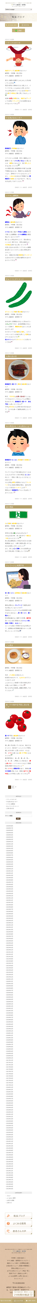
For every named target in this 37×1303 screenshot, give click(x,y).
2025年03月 (9, 864)
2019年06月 (9, 1019)
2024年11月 (9, 873)
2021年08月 (9, 961)
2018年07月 (9, 1044)
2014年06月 (9, 1155)
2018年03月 (9, 1053)
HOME (13, 1258)
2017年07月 (9, 1071)
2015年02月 (9, 1137)
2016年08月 (9, 1096)
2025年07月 (9, 855)
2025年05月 (9, 859)
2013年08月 (9, 1177)
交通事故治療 (24, 1263)
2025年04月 (9, 862)
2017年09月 (9, 1067)
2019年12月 (9, 1006)
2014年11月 (9, 1143)
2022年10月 (9, 929)
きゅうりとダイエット (15, 279)
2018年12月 (9, 1033)
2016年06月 (9, 1101)
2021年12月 (9, 952)
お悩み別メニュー (12, 1265)
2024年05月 (9, 886)
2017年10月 (9, 1064)
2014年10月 (9, 1146)
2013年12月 (9, 1168)
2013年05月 (9, 1184)
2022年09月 (9, 932)
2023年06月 (9, 911)
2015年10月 (9, 1119)
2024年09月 (9, 877)
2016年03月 (9, 1107)
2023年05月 (9, 913)
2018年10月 (9, 1037)
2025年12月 (9, 844)
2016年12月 (9, 1087)
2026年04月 (9, 835)
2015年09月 (9, 1121)
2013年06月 (9, 1182)
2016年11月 (9, 1089)
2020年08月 (9, 988)
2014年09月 (9, 1148)
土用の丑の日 (11, 356)
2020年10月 (9, 983)
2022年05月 (9, 941)
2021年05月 (9, 968)
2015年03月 (9, 1134)
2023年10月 (9, 902)
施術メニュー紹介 (12, 1263)
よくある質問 (12, 1276)
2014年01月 (9, 1166)
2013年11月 (9, 1170)
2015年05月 (9, 1130)
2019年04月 (9, 1024)
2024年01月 (9, 895)
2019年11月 (9, 1008)
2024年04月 (9, 889)
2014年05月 (9, 1157)
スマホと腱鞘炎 (12, 196)
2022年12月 (9, 925)
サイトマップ (18, 1278)
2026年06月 (9, 830)
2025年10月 (9, 848)
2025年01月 (9, 868)
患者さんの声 (22, 1273)
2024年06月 (9, 884)
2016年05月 (9, 1103)
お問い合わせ (22, 1276)
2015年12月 (9, 1114)
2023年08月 (9, 907)
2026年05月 (9, 832)
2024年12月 (9, 871)
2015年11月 (9, 1116)
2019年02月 (9, 1028)
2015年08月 (9, 1123)
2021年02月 (9, 974)
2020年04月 (9, 997)
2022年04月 (9, 943)
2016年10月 (9, 1091)
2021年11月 (9, 954)
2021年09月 (9, 959)
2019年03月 (9, 1026)
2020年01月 (9, 1004)
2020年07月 (9, 990)
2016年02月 (9, 1110)
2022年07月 (9, 936)
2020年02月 (9, 1001)
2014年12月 (9, 1141)
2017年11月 (9, 1062)
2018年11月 (9, 1035)
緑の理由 (9, 507)
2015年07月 (9, 1125)
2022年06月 (9, 938)
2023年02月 (9, 920)
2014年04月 (9, 1159)
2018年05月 (9, 1049)
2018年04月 (9, 1051)
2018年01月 (9, 1058)
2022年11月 (9, 927)
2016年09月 (9, 1094)
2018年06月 (9, 1046)
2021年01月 (9, 977)
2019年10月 (9, 1010)
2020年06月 (9, 992)
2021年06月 (9, 965)
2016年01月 (9, 1112)
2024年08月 (9, 880)
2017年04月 (9, 1078)
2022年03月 (9, 945)
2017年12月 (9, 1060)
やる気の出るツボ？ (14, 118)
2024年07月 (9, 882)
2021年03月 (9, 972)
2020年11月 (9, 981)
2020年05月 (9, 995)
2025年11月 (9, 846)
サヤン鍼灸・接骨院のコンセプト (18, 1260)
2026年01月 (9, 841)
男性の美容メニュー (17, 1268)
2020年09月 (9, 986)
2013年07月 (9, 1179)
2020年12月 (9, 979)
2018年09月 (9, 1040)
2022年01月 (9, 949)
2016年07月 (9, 1098)
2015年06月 (9, 1128)
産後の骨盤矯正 (24, 1265)
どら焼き (9, 645)
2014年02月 (9, 1164)
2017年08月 (9, 1069)
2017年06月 (9, 1074)
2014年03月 (9, 1161)
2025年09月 (9, 850)
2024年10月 (9, 875)
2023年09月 (9, 904)
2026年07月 (9, 828)
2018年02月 (9, 1055)
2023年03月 (9, 918)
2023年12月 (9, 898)
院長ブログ (12, 1273)
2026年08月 (9, 826)
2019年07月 (9, 1017)
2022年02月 (9, 947)
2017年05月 (9, 1076)
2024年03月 (9, 891)
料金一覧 (26, 1271)
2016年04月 (9, 1105)
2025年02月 (9, 866)
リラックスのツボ (13, 43)
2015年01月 (9, 1139)
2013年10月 (9, 1173)
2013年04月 (9, 1186)
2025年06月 (9, 857)
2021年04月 (9, 970)
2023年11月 (9, 900)
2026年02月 (9, 839)
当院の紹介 (20, 1258)
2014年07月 (9, 1152)
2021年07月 (9, 963)
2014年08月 (9, 1150)
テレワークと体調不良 (15, 565)
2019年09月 (9, 1013)
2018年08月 (9, 1042)
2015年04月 (9, 1132)
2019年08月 (9, 1015)
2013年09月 (9, 1175)
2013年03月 (9, 1188)
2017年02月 (9, 1082)
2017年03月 (9, 1080)
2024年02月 (9, 893)
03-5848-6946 (20, 1283)
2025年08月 (9, 853)
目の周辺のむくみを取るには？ (18, 426)
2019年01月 (9, 1031)
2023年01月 (9, 922)
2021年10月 (9, 956)
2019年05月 (9, 1022)
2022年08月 (9, 934)
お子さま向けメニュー (14, 1271)
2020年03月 (9, 999)
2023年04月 (9, 916)
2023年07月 (9, 909)
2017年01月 (9, 1085)
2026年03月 (9, 837)
